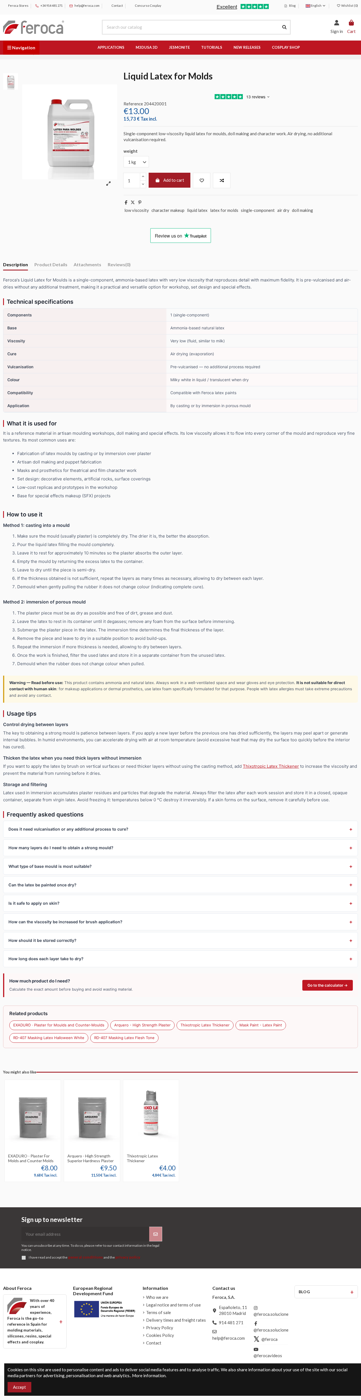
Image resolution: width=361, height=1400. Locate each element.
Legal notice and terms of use (173, 1304)
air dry (283, 210)
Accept (19, 1387)
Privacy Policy (159, 1327)
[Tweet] (133, 202)
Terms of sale (158, 1312)
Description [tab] (15, 264)
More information (149, 1375)
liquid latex (197, 210)
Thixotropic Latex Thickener (271, 766)
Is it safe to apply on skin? (34, 903)
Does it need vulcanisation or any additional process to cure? (68, 829)
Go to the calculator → (327, 985)
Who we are (157, 1297)
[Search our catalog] (284, 27)
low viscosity (136, 210)
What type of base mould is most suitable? (50, 866)
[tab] (119, 265)
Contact (117, 5)
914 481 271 (231, 1322)
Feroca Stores (18, 5)
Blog (292, 5)
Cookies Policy (160, 1335)
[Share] (126, 202)
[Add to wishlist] (201, 180)
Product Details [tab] (50, 264)
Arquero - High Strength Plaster (142, 1025)
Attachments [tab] (87, 264)
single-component (258, 210)
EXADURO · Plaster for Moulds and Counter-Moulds (58, 1025)
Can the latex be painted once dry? (42, 884)
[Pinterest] (139, 202)
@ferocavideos (268, 1355)
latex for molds (224, 210)
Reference (133, 103)
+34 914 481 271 (51, 5)
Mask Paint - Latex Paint (260, 1025)
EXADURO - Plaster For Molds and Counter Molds (31, 1158)
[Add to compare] (221, 180)
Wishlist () (349, 5)
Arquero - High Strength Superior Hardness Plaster (90, 1158)
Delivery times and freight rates (176, 1320)
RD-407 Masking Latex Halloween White (48, 1037)
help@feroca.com (87, 5)
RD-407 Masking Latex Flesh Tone (124, 1037)
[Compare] (37, 1145)
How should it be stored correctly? (42, 940)
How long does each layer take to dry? (45, 958)
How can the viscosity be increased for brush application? (65, 921)
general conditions (85, 1257)
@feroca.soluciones (272, 1314)
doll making (302, 210)
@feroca (269, 1339)
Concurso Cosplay (147, 5)
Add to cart (173, 180)
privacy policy (127, 1257)
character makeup (167, 210)
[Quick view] (32, 1153)
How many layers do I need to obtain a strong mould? (60, 847)
